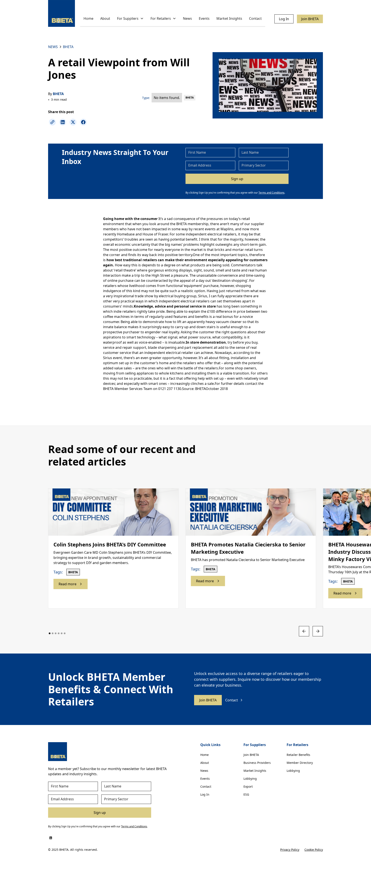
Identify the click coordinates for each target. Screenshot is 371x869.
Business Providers (257, 763)
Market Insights (229, 18)
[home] (61, 13)
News (187, 18)
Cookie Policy (313, 850)
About (105, 18)
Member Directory (300, 763)
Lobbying (250, 778)
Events (204, 18)
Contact (255, 18)
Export (248, 786)
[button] (130, 19)
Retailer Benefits (298, 755)
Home (88, 18)
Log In (284, 19)
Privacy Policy (289, 850)
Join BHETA (310, 19)
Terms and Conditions (271, 192)
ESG (246, 794)
